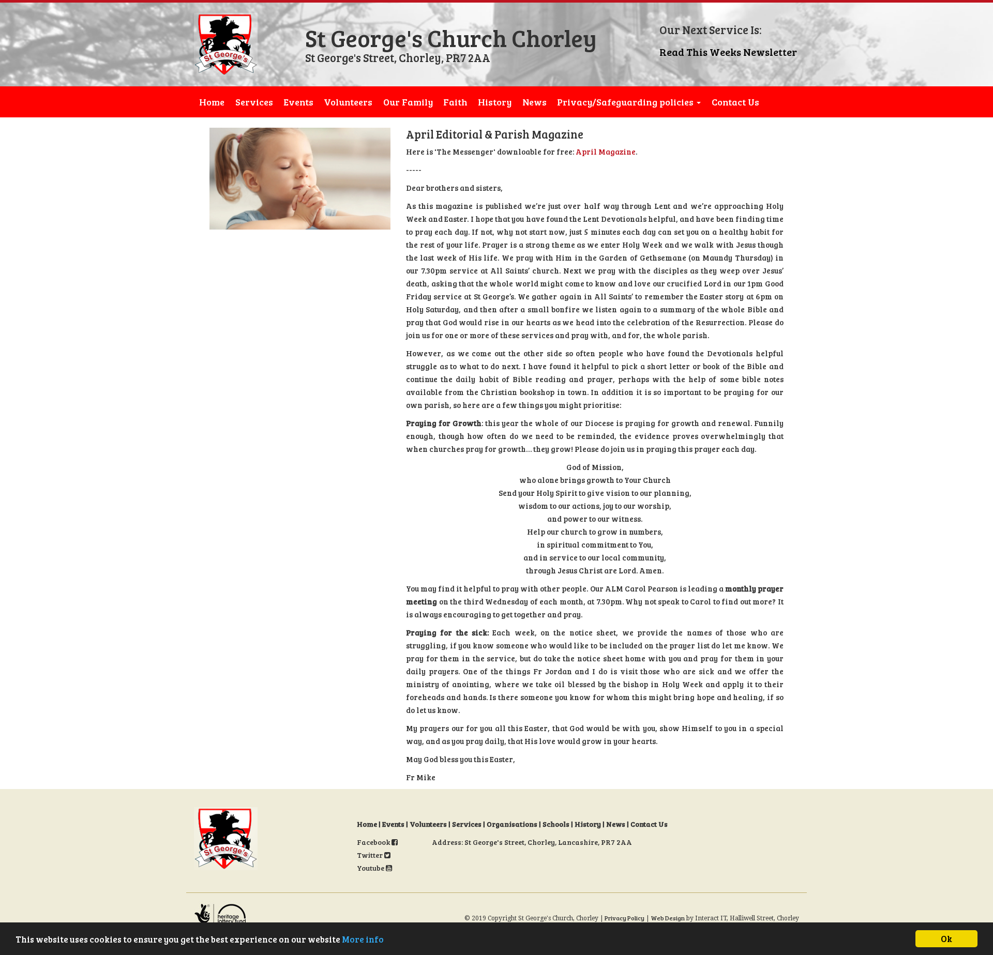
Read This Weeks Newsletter (728, 51)
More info (363, 939)
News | (618, 824)
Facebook (374, 842)
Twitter (370, 855)
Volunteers (348, 102)
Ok (946, 939)
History (494, 102)
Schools (556, 824)
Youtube (371, 868)
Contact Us (735, 102)
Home (211, 102)
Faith (455, 102)
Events (298, 102)
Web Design (668, 918)
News (534, 102)
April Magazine (606, 151)
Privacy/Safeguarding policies (626, 102)
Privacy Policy (624, 918)
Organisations (512, 824)
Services (254, 102)
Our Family (408, 102)
